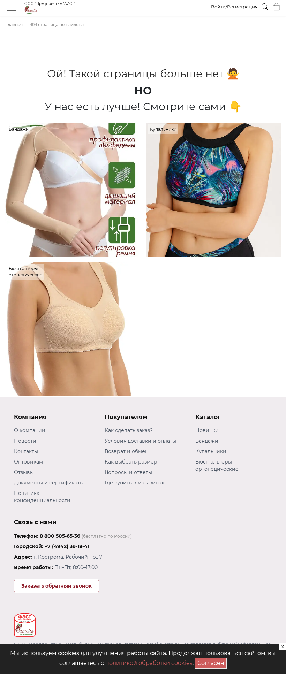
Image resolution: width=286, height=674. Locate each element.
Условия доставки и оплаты (140, 441)
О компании (29, 430)
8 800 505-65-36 (60, 536)
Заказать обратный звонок (56, 586)
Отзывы (24, 472)
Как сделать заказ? (129, 430)
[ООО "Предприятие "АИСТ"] (49, 12)
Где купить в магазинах (134, 483)
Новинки (207, 430)
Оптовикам (28, 462)
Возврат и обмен (126, 451)
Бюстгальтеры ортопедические (217, 465)
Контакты (26, 451)
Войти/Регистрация (234, 6)
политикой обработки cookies (149, 663)
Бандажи (206, 441)
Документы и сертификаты (49, 483)
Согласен (212, 662)
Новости (25, 441)
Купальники (210, 451)
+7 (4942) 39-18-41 (67, 546)
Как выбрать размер (131, 462)
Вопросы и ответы (128, 472)
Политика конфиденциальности (42, 497)
